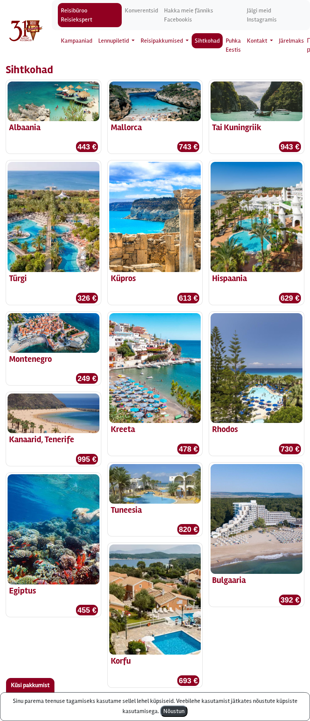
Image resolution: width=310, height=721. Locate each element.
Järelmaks (291, 41)
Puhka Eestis (233, 45)
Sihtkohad (207, 41)
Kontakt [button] (257, 41)
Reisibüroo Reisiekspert (76, 15)
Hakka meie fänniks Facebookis (188, 15)
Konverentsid (141, 10)
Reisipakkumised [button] (162, 41)
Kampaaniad (76, 41)
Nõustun (173, 711)
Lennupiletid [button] (114, 41)
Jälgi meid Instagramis (262, 15)
